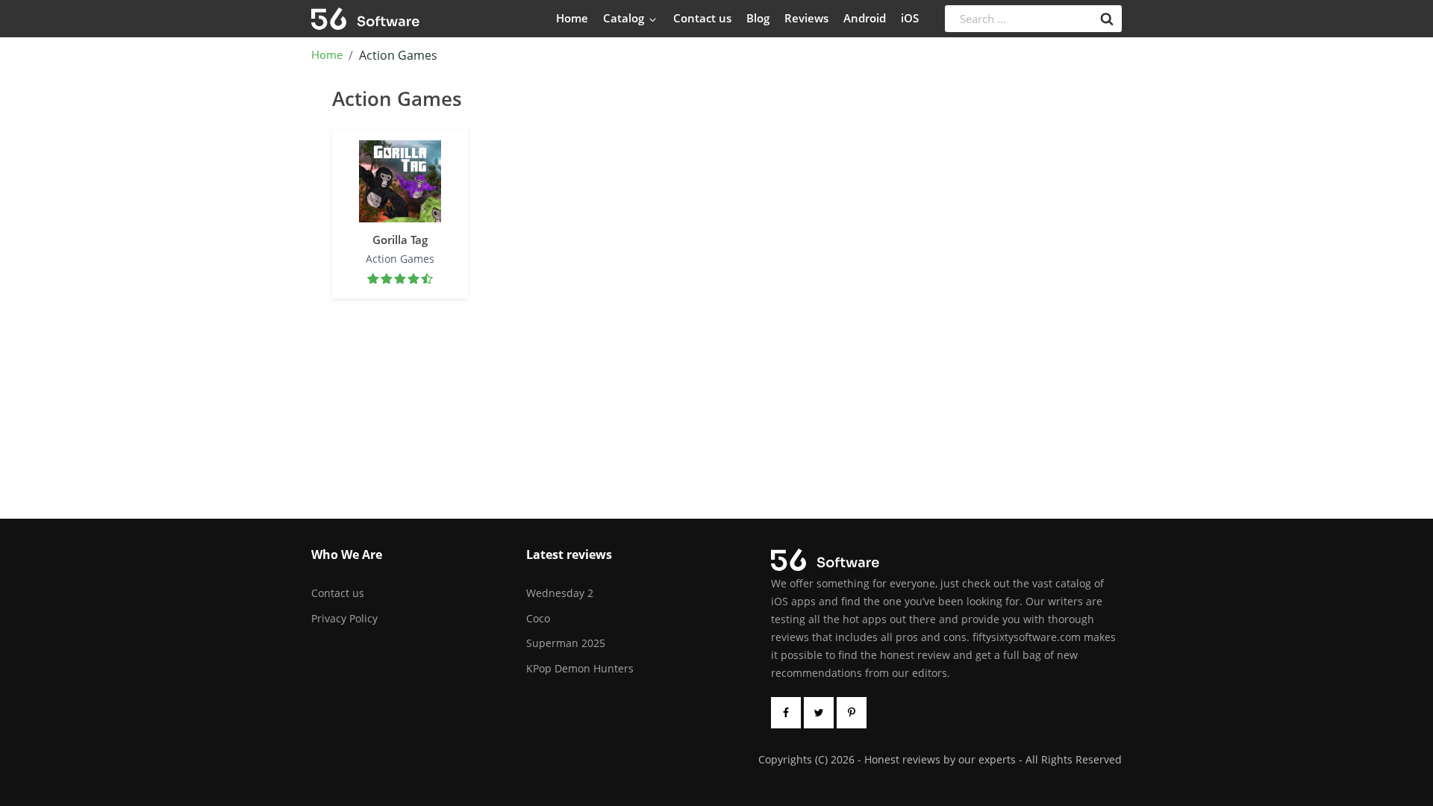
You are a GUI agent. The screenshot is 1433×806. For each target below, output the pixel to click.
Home (572, 17)
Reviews (806, 17)
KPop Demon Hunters (580, 668)
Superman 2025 (565, 643)
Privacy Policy (344, 618)
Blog (757, 17)
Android (864, 17)
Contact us (702, 17)
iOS (910, 17)
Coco (538, 618)
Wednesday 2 (559, 593)
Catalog (625, 17)
